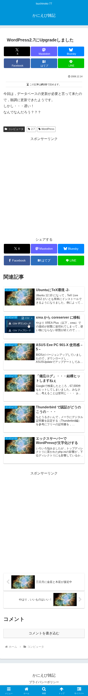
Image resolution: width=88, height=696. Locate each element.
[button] (79, 576)
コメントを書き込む (44, 633)
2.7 (33, 129)
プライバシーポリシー (44, 682)
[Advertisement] (44, 186)
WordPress (47, 129)
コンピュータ (15, 129)
